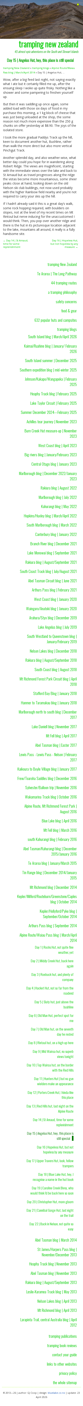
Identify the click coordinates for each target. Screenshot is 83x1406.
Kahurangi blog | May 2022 (59, 506)
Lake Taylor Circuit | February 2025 (53, 403)
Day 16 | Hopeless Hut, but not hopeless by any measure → (64, 244)
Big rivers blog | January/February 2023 (51, 454)
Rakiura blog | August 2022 (59, 488)
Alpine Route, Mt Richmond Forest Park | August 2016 (50, 808)
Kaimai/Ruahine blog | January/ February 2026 (50, 348)
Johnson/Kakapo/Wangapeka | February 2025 (51, 381)
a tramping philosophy (62, 292)
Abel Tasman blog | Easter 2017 (56, 745)
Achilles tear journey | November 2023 (52, 421)
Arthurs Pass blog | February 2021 (54, 590)
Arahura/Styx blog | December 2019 (53, 617)
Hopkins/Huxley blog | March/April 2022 (50, 515)
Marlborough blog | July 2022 (58, 497)
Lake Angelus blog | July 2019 (57, 627)
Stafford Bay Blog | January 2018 (55, 693)
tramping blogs (40, 68)
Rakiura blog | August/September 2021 (51, 562)
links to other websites (62, 1364)
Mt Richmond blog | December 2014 (53, 887)
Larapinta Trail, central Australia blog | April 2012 (48, 1322)
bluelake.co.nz (56, 1392)
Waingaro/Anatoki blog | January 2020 (51, 608)
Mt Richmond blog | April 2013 (57, 1310)
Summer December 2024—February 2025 (49, 412)
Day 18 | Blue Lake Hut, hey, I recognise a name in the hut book (53, 1177)
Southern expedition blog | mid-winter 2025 (48, 370)
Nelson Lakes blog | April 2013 (57, 1301)
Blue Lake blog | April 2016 (59, 820)
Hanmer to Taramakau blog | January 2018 (49, 702)
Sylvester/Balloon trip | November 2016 (51, 787)
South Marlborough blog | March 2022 (52, 525)
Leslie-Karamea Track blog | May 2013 (51, 1291)
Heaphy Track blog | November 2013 (53, 1264)
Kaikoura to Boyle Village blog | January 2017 (47, 769)
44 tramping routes (64, 283)
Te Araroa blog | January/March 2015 (52, 863)
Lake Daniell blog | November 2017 (54, 726)
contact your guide (64, 1354)
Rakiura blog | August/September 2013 (51, 1282)
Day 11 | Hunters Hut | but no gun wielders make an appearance (53, 1081)
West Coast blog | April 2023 (57, 445)
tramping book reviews (62, 1345)
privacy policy (68, 1373)
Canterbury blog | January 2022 (56, 534)
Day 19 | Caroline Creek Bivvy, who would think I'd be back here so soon (51, 1190)
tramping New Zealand (16, 68)
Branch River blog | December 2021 (53, 543)
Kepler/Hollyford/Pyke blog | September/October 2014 (58, 913)
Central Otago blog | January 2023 (54, 464)
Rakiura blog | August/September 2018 (51, 660)
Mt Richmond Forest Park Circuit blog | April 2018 (48, 681)
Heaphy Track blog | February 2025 (53, 393)
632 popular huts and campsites (56, 320)
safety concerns (66, 301)
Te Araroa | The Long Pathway (57, 273)
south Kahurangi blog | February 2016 (52, 839)
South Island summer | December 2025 (51, 360)
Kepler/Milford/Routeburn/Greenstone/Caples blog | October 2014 (47, 898)
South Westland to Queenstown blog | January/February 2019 (52, 638)
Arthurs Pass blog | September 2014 (53, 925)
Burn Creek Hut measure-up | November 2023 (51, 433)
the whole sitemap (65, 1382)
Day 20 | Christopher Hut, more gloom (50, 1201)
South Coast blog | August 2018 (56, 669)
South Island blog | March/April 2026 (52, 336)
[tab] (78, 4)
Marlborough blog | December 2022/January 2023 (48, 475)
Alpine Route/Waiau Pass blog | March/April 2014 (48, 937)
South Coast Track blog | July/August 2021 (48, 571)
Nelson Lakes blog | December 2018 (53, 651)
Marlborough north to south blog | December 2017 (48, 714)
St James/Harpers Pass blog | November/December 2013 (57, 1251)
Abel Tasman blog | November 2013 (54, 1273)
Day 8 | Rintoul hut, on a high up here (50, 1042)
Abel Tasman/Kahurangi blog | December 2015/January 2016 (50, 851)
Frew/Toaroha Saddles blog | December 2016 (47, 778)
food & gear (69, 310)
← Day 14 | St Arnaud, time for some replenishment (15, 244)
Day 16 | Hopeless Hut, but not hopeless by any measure (55, 1150)
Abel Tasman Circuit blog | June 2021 (52, 580)
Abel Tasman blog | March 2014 (56, 1240)
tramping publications (63, 1336)
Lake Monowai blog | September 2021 (52, 553)
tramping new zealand (48, 44)
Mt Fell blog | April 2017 (61, 735)
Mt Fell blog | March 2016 (60, 830)
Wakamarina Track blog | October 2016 (51, 797)
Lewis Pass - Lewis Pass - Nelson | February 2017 (48, 757)
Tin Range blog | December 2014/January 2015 (49, 875)
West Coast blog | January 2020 (55, 599)
